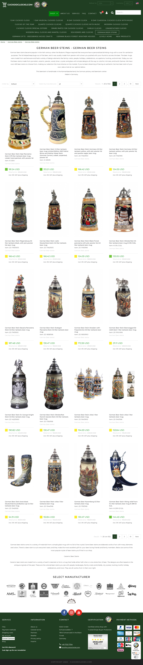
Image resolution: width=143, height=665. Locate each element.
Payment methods (9, 630)
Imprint (33, 641)
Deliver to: (93, 3)
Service (76, 13)
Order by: (5, 84)
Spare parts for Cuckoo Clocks (67, 28)
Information (38, 620)
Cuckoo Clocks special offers (31, 28)
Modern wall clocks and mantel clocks (46, 32)
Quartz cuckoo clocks (49, 24)
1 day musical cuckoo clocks (48, 20)
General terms (36, 630)
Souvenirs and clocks (82, 32)
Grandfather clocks (116, 28)
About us (65, 13)
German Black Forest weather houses (76, 36)
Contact (92, 13)
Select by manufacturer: (48, 84)
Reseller (33, 636)
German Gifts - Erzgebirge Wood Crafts (32, 36)
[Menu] (139, 643)
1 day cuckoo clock (20, 20)
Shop (52, 13)
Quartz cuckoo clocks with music (83, 24)
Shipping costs (7, 633)
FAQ (84, 13)
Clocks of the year (24, 24)
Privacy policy (36, 638)
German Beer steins (107, 32)
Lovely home (105, 36)
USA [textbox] (100, 3)
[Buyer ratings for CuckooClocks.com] (98, 642)
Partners (34, 633)
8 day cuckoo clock (77, 20)
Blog (4, 641)
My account (6, 636)
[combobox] (105, 3)
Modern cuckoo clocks (116, 24)
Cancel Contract (8, 638)
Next (137, 84)
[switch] (136, 657)
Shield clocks (94, 28)
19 (130, 84)
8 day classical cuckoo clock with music (112, 20)
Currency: (119, 3)
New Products (123, 36)
